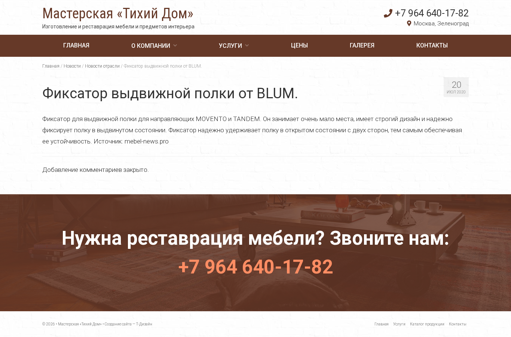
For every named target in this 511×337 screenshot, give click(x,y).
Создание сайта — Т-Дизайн (128, 324)
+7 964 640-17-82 (432, 13)
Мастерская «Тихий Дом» (117, 13)
